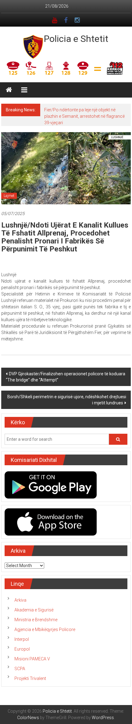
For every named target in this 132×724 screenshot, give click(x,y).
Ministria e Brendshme (35, 619)
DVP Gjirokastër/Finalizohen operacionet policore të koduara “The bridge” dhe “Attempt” (65, 376)
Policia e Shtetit (76, 38)
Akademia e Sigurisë (33, 609)
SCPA (19, 668)
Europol (22, 649)
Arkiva (20, 600)
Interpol (21, 639)
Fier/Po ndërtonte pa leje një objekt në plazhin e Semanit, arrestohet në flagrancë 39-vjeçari (84, 116)
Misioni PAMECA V (32, 658)
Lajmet (9, 196)
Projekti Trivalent (30, 678)
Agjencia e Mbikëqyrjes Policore (44, 629)
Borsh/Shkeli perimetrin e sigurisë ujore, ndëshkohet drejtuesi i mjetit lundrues (66, 399)
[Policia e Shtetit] (9, 90)
